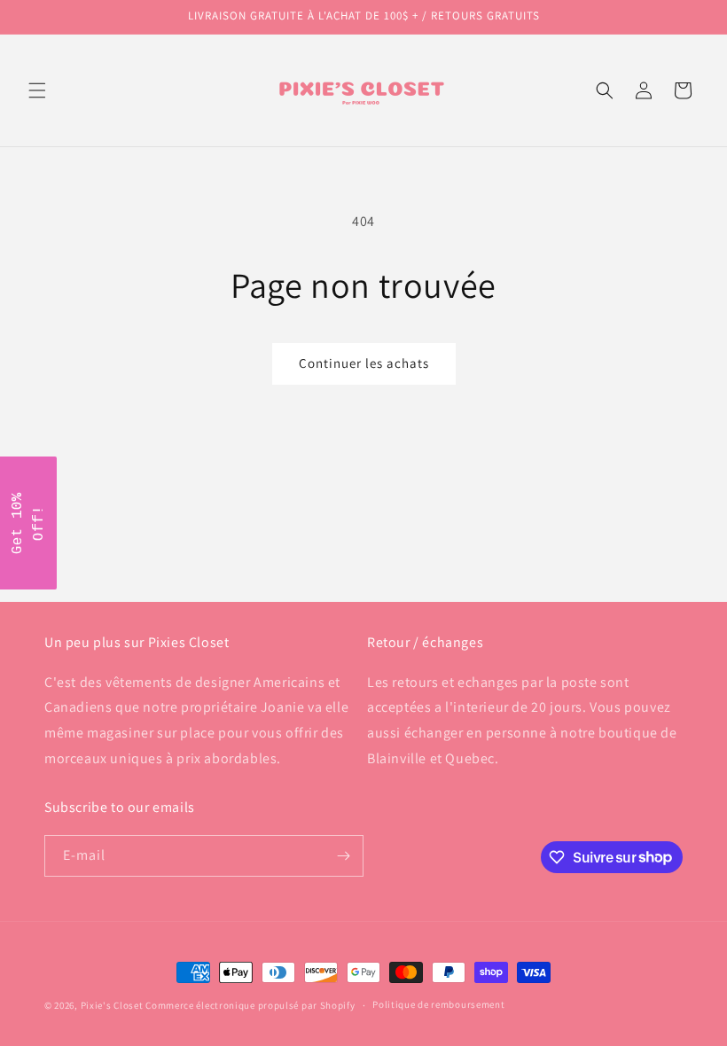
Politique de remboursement (438, 1004)
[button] (37, 90)
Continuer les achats (364, 363)
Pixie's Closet (112, 1005)
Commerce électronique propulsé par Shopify (250, 1005)
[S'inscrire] (343, 856)
